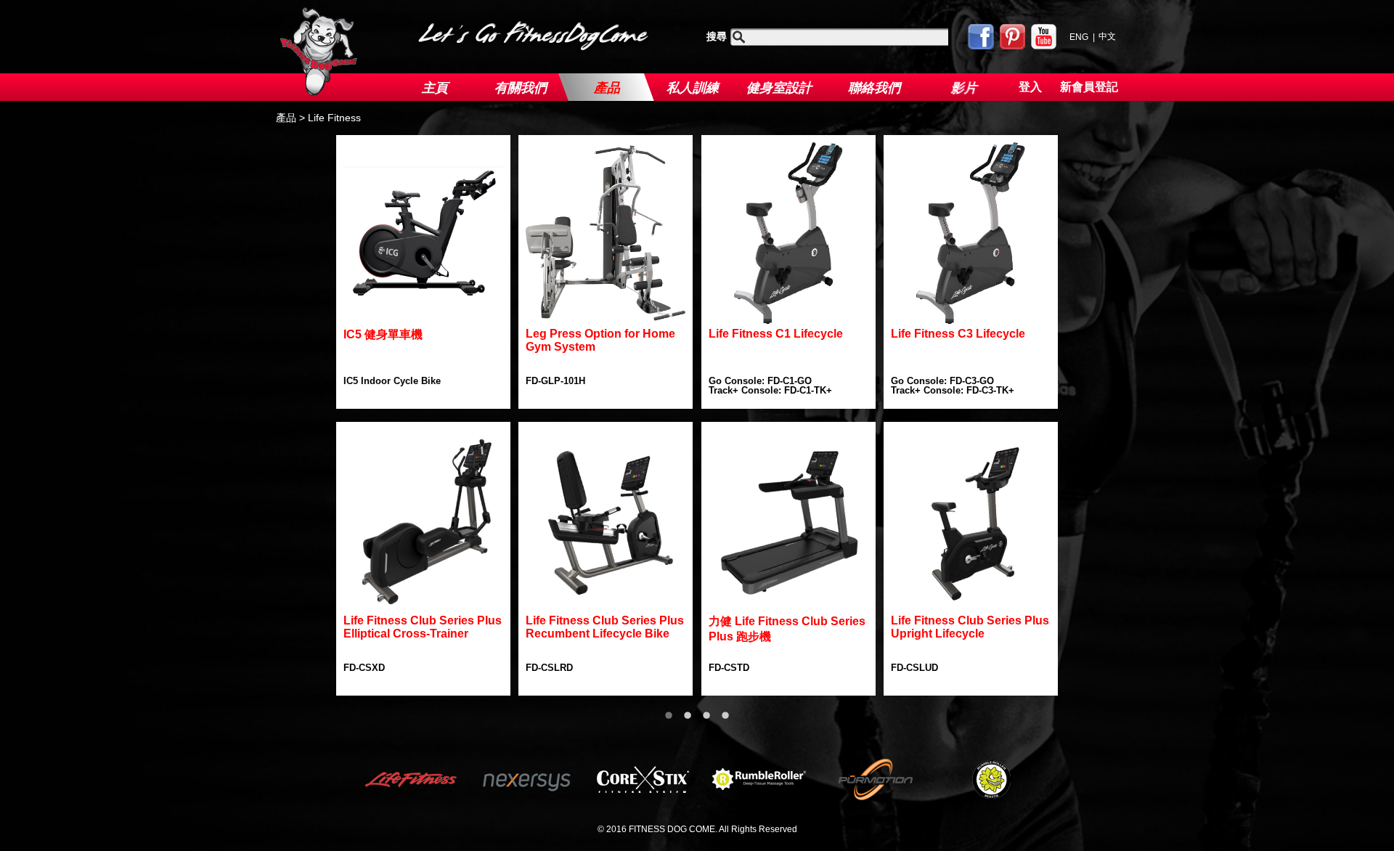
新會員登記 (1089, 87)
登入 (1030, 87)
